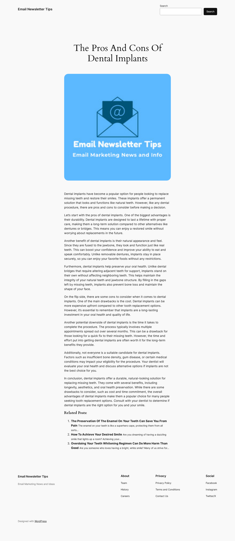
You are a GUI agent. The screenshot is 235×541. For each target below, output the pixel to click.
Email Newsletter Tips (35, 9)
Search (164, 5)
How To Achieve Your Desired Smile (96, 434)
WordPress (41, 521)
